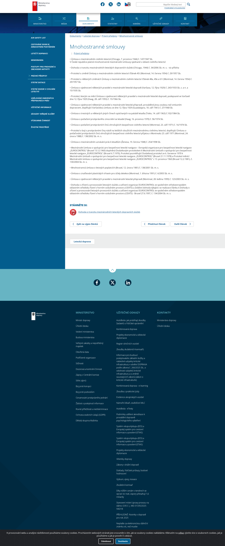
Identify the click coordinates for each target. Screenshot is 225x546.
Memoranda (37, 60)
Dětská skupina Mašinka (87, 420)
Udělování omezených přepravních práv (42, 99)
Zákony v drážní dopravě (127, 464)
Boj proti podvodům (85, 392)
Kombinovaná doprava (126, 329)
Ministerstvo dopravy (41, 6)
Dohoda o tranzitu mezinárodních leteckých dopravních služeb (109, 212)
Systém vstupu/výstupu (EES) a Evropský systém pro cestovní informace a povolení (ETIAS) (130, 429)
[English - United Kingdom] (128, 5)
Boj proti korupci (83, 386)
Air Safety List (38, 37)
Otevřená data (82, 352)
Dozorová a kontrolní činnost (89, 369)
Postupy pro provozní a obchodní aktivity (43, 67)
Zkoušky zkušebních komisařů (130, 349)
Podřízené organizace (86, 357)
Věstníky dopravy (124, 459)
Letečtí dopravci (39, 53)
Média (64, 23)
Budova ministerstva (85, 337)
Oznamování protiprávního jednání (92, 397)
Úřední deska (82, 326)
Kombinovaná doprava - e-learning (132, 385)
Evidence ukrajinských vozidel (130, 397)
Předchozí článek (156, 224)
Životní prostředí (40, 127)
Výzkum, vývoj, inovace (126, 479)
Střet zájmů (81, 380)
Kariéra (136, 23)
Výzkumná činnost (40, 120)
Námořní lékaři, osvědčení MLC (130, 402)
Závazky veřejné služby (43, 114)
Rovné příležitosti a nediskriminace (92, 409)
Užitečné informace (41, 107)
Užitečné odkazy (161, 23)
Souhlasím (123, 541)
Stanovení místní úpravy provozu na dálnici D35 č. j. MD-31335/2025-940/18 (132, 505)
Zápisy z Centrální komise (87, 374)
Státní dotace (38, 82)
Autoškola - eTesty (124, 408)
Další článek (180, 224)
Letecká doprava (91, 36)
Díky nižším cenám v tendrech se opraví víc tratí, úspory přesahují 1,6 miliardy (132, 493)
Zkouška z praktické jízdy (127, 391)
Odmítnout (106, 541)
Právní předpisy (39, 76)
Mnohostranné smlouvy (131, 36)
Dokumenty (88, 23)
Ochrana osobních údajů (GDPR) (90, 414)
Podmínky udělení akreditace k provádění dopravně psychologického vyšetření (130, 417)
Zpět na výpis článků (87, 224)
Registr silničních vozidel (127, 343)
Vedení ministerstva (85, 331)
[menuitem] (40, 19)
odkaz (181, 532)
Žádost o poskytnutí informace (90, 403)
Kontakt (185, 23)
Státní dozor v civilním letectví (43, 90)
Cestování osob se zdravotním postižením (43, 45)
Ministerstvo (39, 23)
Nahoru (112, 271)
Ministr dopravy (83, 320)
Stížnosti (79, 363)
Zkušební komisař (124, 485)
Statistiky (112, 23)
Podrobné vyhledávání (174, 8)
